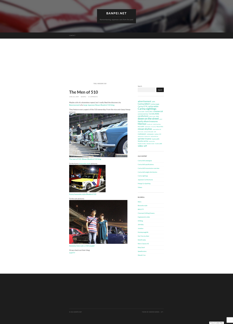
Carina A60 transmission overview (148, 168)
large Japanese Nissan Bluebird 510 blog (98, 105)
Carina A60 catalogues (145, 160)
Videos (140, 187)
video (140, 146)
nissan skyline (145, 129)
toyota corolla (142, 143)
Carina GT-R (142, 106)
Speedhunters (142, 251)
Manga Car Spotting (144, 183)
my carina (153, 126)
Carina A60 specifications (146, 164)
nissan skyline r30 (157, 129)
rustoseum (142, 134)
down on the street (148, 119)
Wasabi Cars (142, 255)
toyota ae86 (155, 139)
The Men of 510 (83, 92)
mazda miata (147, 126)
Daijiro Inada (152, 116)
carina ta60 (141, 111)
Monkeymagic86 (143, 232)
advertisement (144, 101)
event (160, 119)
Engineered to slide (144, 217)
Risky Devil (141, 247)
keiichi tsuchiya (157, 124)
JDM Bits (141, 224)
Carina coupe (154, 104)
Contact (72, 35)
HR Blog (140, 221)
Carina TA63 (148, 111)
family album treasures (148, 121)
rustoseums (150, 134)
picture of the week (148, 131)
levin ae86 (141, 126)
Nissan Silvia (160, 126)
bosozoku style (85, 164)
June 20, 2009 (74, 96)
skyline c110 (157, 134)
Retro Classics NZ (143, 243)
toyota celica (152, 141)
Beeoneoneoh (74, 105)
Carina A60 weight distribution (147, 172)
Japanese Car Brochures (145, 179)
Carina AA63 (144, 104)
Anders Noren (154, 312)
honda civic (150, 124)
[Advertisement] (116, 60)
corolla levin (143, 116)
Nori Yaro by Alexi (143, 236)
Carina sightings (147, 109)
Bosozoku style (142, 205)
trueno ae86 (158, 143)
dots (157, 116)
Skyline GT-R (147, 136)
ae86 (153, 101)
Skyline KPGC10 (154, 136)
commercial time (143, 114)
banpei (83, 96)
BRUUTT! (141, 209)
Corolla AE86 (154, 114)
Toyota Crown (150, 143)
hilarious (142, 124)
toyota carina (143, 141)
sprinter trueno (144, 139)
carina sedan (153, 106)
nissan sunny (140, 131)
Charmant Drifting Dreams (146, 213)
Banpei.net (116, 13)
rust (155, 131)
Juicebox (140, 228)
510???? (72, 253)
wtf (145, 146)
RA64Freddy (142, 240)
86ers (139, 202)
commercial (158, 111)
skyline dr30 (141, 136)
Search (140, 86)
